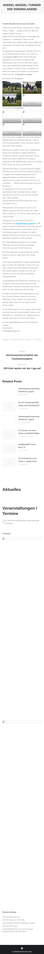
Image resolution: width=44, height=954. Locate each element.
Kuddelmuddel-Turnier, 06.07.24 (27, 445)
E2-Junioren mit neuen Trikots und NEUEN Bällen (28, 431)
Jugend (28, 339)
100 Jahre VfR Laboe (9, 926)
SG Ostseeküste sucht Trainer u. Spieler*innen (27, 459)
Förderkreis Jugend (18, 339)
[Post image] (9, 392)
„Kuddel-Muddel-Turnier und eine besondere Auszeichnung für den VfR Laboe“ (17, 930)
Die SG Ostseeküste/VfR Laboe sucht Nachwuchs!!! (29, 403)
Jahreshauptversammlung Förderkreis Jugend (28, 390)
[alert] (22, 522)
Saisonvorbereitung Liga (10, 917)
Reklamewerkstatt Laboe (23, 952)
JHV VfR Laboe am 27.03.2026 (13, 920)
